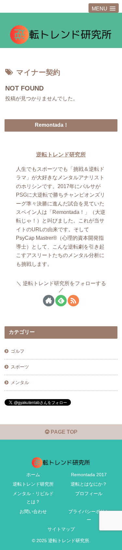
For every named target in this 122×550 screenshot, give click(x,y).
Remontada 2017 (89, 474)
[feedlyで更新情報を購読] (61, 300)
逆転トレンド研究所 (61, 155)
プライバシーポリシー (88, 515)
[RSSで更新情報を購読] (73, 300)
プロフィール (88, 493)
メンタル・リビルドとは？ (33, 497)
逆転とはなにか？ (89, 484)
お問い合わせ (33, 511)
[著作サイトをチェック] (48, 300)
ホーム (33, 474)
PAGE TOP (63, 432)
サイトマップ (61, 529)
